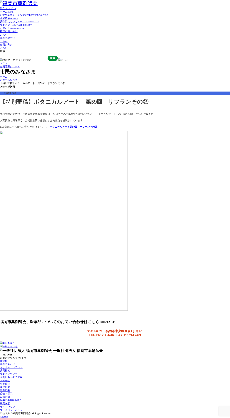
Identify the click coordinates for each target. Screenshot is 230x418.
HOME (4, 361)
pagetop (4, 416)
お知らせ (12, 28)
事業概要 (5, 390)
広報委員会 (10, 93)
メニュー (5, 63)
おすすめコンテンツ (24, 15)
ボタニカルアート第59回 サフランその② (73, 126)
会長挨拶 (5, 383)
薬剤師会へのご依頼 (16, 25)
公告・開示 (6, 393)
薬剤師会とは (7, 364)
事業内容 (5, 403)
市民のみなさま (9, 80)
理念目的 (5, 387)
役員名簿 (5, 397)
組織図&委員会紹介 (11, 400)
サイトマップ (7, 406)
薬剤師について (19, 21)
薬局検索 (9, 18)
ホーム (6, 11)
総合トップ (8, 8)
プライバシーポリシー (12, 410)
